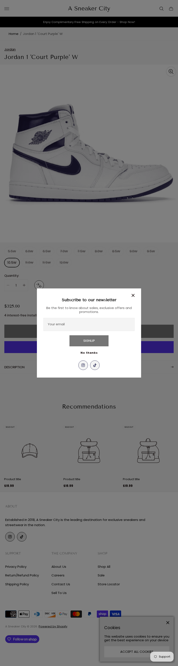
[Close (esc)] (133, 295)
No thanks (89, 353)
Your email (56, 324)
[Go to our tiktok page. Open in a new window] (95, 365)
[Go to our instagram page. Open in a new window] (83, 365)
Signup (89, 340)
